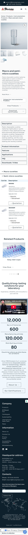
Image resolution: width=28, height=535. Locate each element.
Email (3, 489)
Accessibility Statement (6, 441)
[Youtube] (6, 449)
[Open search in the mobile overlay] (25, 9)
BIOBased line (5, 410)
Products (9, 16)
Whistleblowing (6, 445)
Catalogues (6, 414)
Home (3, 16)
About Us (5, 431)
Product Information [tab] (10, 146)
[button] (21, 9)
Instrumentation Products (13, 100)
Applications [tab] (7, 155)
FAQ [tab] (3, 159)
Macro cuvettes (11, 172)
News (4, 424)
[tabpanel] (14, 134)
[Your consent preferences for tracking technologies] (26, 401)
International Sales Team (6, 420)
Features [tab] (5, 151)
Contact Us (6, 434)
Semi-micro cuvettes (13, 176)
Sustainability (6, 417)
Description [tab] (7, 124)
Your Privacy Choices (15, 530)
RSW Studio (18, 525)
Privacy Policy (4, 437)
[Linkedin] (3, 449)
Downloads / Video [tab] (10, 163)
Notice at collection (8, 533)
